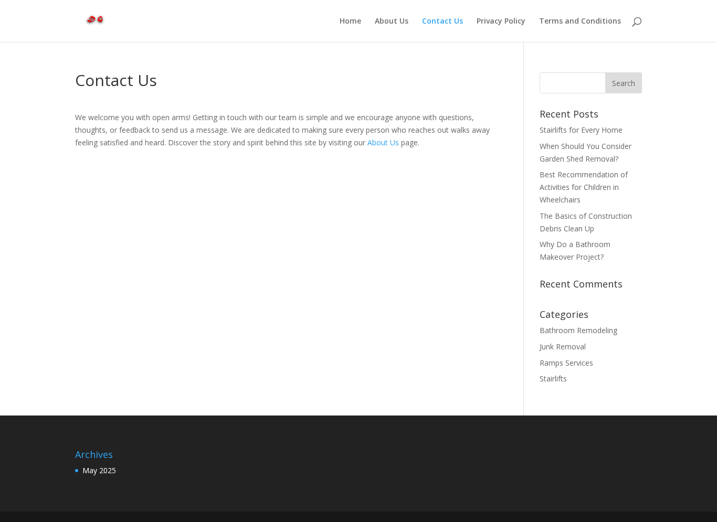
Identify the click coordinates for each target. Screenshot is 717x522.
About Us (391, 21)
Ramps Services (566, 363)
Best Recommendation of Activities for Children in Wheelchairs (584, 187)
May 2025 (99, 470)
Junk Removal (563, 346)
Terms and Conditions (580, 21)
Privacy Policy (501, 21)
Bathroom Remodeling (578, 330)
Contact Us (442, 21)
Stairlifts (553, 378)
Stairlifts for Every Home (581, 130)
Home (350, 21)
